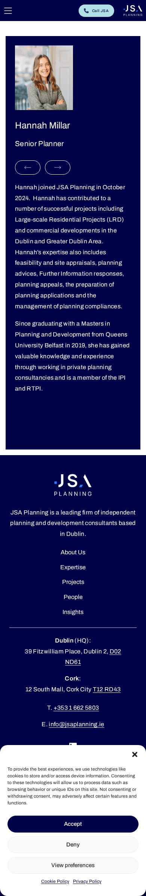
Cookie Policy (55, 881)
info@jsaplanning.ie (76, 724)
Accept (73, 824)
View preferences (73, 865)
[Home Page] (133, 10)
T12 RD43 (107, 689)
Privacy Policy (87, 881)
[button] (135, 754)
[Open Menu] (8, 10)
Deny (73, 845)
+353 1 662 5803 (76, 707)
